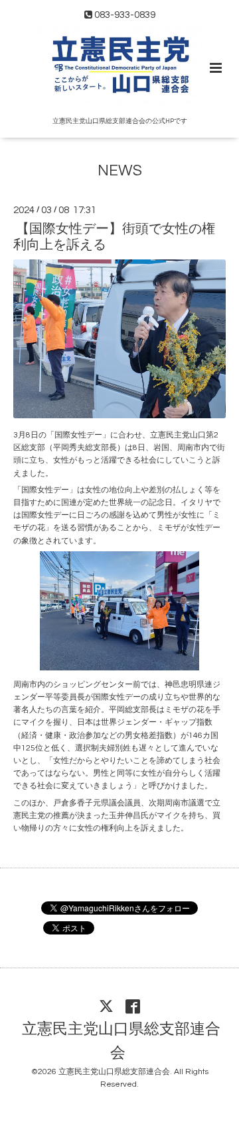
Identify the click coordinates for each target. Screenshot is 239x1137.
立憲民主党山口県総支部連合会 (121, 1041)
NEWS (120, 171)
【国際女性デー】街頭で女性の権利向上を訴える (114, 236)
